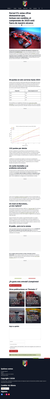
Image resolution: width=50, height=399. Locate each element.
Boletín (2, 372)
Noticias (9, 8)
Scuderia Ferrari (19, 51)
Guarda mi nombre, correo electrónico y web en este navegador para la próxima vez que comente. (25, 347)
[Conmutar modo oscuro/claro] (39, 8)
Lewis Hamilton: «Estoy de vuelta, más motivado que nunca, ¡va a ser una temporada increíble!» (32, 318)
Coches (15, 8)
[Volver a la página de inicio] (25, 3)
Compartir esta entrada (16, 285)
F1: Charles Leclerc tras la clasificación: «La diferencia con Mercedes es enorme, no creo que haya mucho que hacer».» (33, 300)
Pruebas (19, 8)
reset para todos (32, 208)
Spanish (4, 388)
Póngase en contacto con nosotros (7, 374)
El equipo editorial (4, 371)
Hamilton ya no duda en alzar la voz (27, 212)
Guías (30, 8)
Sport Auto (25, 8)
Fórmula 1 (33, 53)
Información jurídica (4, 375)
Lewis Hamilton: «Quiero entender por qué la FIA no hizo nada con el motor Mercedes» (16, 301)
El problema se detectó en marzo (21, 196)
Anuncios (35, 8)
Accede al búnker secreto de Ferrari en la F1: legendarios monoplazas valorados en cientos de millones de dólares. (16, 317)
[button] (42, 8)
